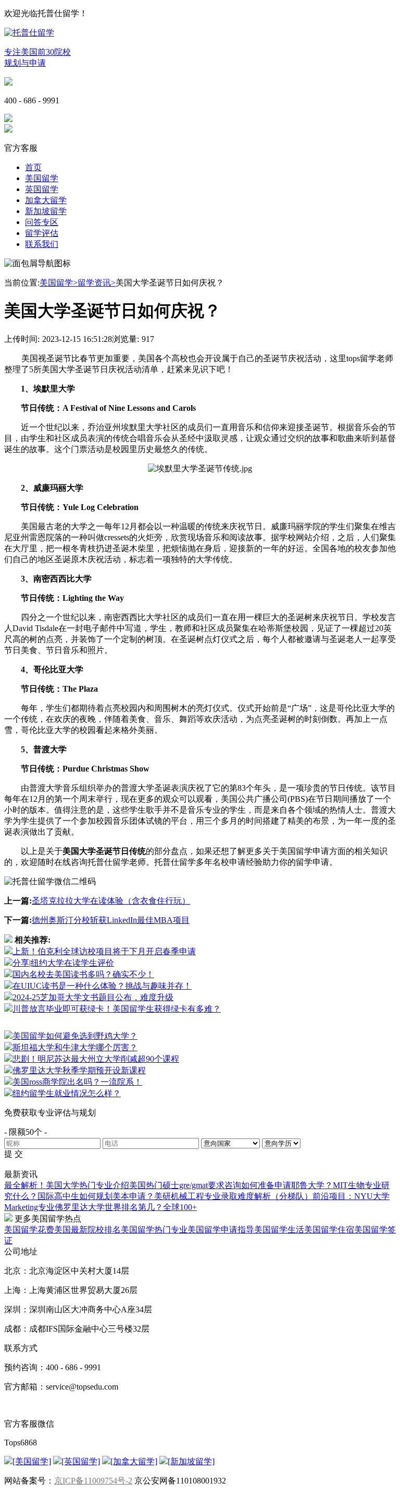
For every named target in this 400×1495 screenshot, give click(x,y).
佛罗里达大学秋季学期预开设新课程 (79, 1070)
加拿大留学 (46, 200)
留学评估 (41, 233)
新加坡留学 (46, 211)
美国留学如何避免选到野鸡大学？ (75, 1035)
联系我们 (41, 244)
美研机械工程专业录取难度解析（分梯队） (233, 1196)
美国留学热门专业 (154, 1229)
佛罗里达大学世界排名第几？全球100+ (126, 1207)
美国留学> (59, 282)
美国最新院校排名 (87, 1229)
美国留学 (41, 178)
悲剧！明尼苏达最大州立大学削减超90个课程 (95, 1058)
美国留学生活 (279, 1229)
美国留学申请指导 (221, 1229)
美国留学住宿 (329, 1229)
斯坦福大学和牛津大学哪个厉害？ (75, 1047)
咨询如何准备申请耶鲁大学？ (278, 1185)
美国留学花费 (29, 1229)
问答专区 (41, 222)
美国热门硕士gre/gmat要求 (176, 1185)
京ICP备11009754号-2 (93, 1480)
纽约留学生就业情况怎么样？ (66, 1093)
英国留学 (41, 189)
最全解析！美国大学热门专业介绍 (66, 1185)
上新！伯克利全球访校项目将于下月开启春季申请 (104, 951)
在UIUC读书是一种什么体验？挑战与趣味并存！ (102, 985)
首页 (33, 167)
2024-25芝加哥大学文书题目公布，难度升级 (92, 997)
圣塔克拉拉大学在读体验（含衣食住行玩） (111, 900)
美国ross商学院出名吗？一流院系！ (77, 1081)
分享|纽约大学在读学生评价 (63, 962)
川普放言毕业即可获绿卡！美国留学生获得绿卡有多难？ (116, 1008)
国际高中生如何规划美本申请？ (96, 1196)
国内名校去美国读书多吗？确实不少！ (83, 974)
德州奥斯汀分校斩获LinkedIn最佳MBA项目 (111, 920)
